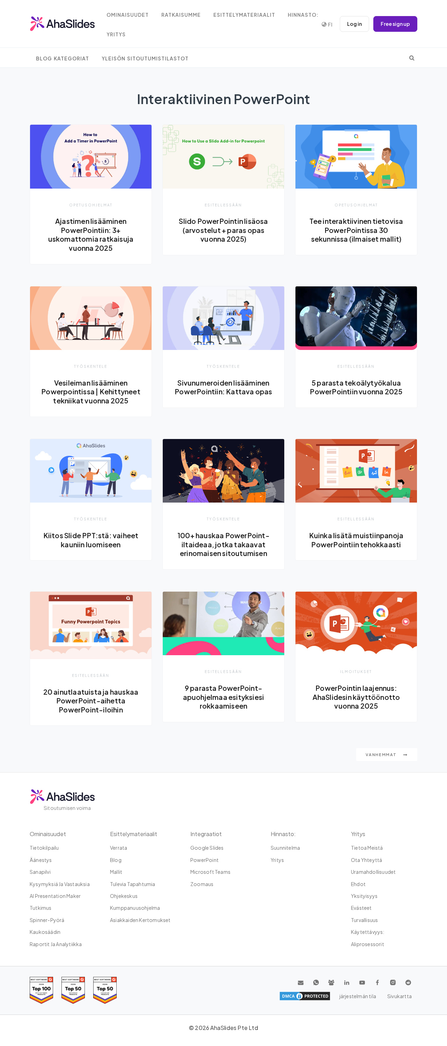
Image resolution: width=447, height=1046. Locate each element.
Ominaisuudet (128, 15)
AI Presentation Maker (55, 896)
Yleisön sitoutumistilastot (145, 58)
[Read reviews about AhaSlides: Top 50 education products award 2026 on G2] (73, 990)
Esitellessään (223, 205)
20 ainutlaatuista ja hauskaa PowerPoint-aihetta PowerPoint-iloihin (91, 701)
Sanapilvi (40, 872)
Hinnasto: (303, 15)
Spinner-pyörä (47, 920)
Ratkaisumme (181, 15)
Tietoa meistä (367, 847)
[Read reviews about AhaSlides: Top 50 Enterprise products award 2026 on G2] (105, 990)
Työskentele (90, 366)
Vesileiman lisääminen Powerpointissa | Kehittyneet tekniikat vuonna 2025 (90, 392)
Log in (354, 24)
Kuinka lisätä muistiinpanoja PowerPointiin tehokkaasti (356, 540)
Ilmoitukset (356, 671)
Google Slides (207, 847)
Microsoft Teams (210, 872)
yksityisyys (364, 896)
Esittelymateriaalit (244, 15)
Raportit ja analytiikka (56, 944)
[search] (411, 57)
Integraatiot (206, 833)
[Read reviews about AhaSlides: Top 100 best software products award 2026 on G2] (41, 990)
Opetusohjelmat (90, 205)
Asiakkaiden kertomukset (140, 920)
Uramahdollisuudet (373, 872)
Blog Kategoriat (62, 58)
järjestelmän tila (357, 996)
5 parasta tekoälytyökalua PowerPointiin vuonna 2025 (356, 387)
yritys (116, 34)
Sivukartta (399, 996)
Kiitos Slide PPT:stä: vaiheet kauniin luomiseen (91, 540)
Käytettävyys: (367, 932)
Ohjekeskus (124, 896)
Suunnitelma (285, 847)
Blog (116, 860)
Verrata (118, 847)
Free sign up (395, 24)
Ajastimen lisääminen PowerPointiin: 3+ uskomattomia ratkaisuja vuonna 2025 (91, 234)
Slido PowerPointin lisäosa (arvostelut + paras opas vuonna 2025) (223, 230)
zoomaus (201, 884)
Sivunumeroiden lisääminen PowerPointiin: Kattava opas (223, 387)
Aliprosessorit (367, 944)
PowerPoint (204, 860)
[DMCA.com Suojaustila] (305, 996)
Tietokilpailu (44, 847)
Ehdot (358, 884)
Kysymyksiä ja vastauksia (60, 884)
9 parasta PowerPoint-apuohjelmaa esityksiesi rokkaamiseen (223, 697)
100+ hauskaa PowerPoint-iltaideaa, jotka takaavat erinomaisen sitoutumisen (223, 544)
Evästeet (361, 908)
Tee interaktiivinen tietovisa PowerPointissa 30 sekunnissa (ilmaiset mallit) (356, 230)
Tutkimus (41, 908)
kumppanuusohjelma (135, 908)
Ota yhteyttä (366, 860)
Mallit (116, 872)
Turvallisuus (364, 920)
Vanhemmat (382, 754)
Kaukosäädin (45, 932)
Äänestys (41, 860)
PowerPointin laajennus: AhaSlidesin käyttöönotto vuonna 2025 (356, 697)
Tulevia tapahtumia (132, 884)
